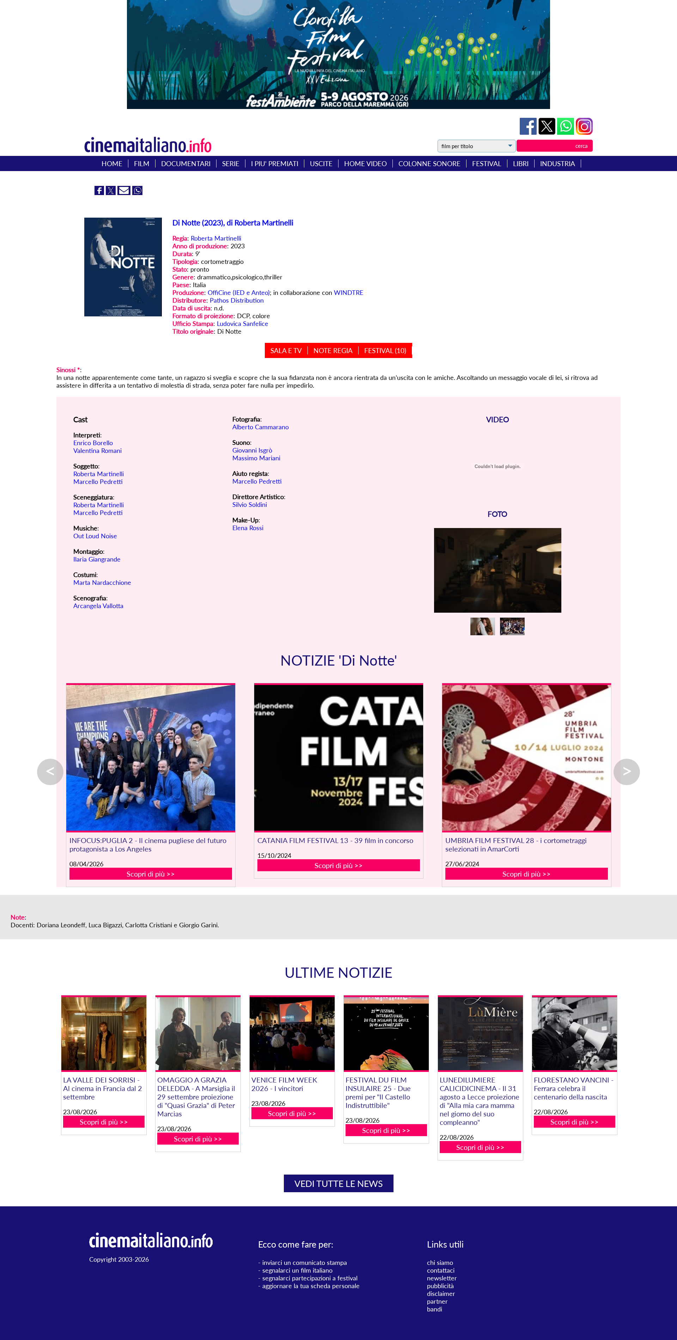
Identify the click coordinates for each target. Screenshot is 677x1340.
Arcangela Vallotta (98, 606)
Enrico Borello (93, 443)
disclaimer (441, 1293)
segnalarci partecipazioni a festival (310, 1278)
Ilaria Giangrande (97, 559)
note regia (333, 350)
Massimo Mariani (256, 458)
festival (486, 163)
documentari (186, 163)
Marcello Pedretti (98, 481)
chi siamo (440, 1262)
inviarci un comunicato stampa (304, 1262)
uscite (321, 163)
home (112, 163)
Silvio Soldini (249, 504)
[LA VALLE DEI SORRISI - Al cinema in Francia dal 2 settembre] (103, 1033)
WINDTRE (348, 292)
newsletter (442, 1278)
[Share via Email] (124, 192)
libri (521, 163)
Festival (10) (385, 350)
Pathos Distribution (237, 300)
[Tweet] (547, 132)
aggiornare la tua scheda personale (311, 1286)
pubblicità (440, 1286)
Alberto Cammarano (260, 427)
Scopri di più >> (151, 873)
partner (437, 1301)
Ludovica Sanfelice (242, 323)
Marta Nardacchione (102, 582)
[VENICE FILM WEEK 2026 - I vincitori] (292, 1033)
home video (365, 163)
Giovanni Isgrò (252, 450)
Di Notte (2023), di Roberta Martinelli (232, 222)
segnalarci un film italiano (297, 1270)
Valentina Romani (97, 450)
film (142, 163)
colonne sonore (429, 163)
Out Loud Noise (95, 536)
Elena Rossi (247, 528)
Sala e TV (286, 350)
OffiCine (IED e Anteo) (239, 292)
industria (557, 163)
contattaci (441, 1270)
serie (230, 163)
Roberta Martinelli (216, 238)
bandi (434, 1309)
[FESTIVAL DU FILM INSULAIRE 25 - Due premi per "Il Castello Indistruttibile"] (386, 1033)
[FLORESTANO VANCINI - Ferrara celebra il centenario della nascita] (574, 1033)
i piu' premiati (274, 163)
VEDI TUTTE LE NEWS (338, 1183)
